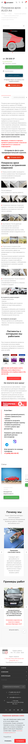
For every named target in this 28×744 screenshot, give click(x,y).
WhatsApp (18, 710)
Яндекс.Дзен (22, 710)
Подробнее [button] (7, 737)
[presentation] (1, 552)
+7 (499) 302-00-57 (14, 692)
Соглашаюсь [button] (20, 741)
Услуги (3, 667)
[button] (12, 52)
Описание (6, 97)
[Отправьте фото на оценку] (14, 157)
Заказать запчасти (14, 378)
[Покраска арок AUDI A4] (14, 40)
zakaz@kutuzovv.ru (15, 697)
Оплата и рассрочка (19, 97)
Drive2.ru (10, 710)
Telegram (14, 710)
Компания (4, 671)
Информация (5, 675)
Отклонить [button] (8, 741)
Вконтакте (6, 710)
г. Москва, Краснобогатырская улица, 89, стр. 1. (15, 702)
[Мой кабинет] (22, 2)
